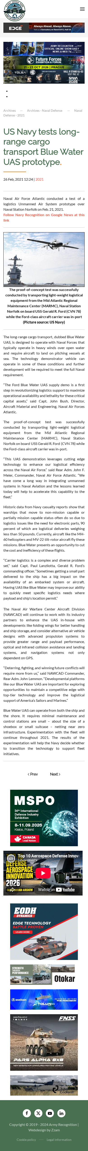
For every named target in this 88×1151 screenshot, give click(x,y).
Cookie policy (26, 1140)
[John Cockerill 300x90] (44, 1085)
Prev (34, 774)
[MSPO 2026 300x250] (44, 817)
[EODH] (44, 931)
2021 (39, 179)
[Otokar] (44, 974)
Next (54, 774)
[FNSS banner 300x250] (44, 1042)
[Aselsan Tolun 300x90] (44, 999)
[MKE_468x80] (44, 76)
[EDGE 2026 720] (44, 27)
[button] (82, 9)
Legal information (59, 1140)
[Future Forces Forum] (44, 62)
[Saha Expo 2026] (44, 48)
